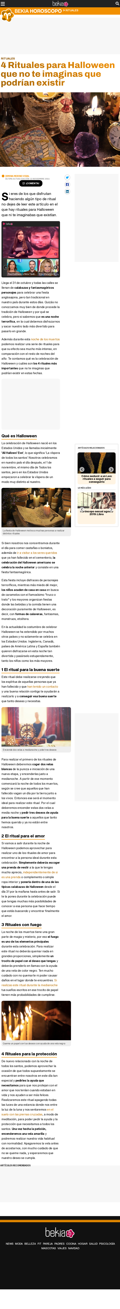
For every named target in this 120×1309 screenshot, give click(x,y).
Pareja (48, 1244)
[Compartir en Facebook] (67, 184)
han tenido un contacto (42, 686)
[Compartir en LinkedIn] (67, 191)
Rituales (72, 10)
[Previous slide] (81, 469)
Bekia (38, 11)
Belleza (30, 1244)
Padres (59, 1244)
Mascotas (48, 1248)
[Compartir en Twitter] (67, 177)
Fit (39, 1244)
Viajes (62, 1248)
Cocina (71, 1244)
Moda (19, 1244)
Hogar (83, 1244)
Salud (93, 1244)
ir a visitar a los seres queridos (37, 553)
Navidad (73, 1248)
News (9, 1244)
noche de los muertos (45, 339)
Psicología (107, 1244)
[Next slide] (111, 469)
